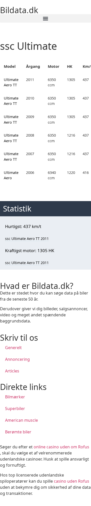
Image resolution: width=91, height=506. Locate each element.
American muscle (21, 420)
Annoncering (17, 359)
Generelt (13, 347)
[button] (45, 18)
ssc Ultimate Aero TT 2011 (27, 238)
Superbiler (15, 408)
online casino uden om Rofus (61, 447)
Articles (12, 371)
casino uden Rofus (71, 481)
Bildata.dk (19, 10)
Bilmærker (15, 397)
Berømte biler (18, 432)
